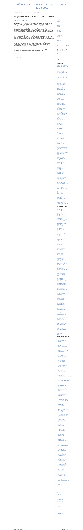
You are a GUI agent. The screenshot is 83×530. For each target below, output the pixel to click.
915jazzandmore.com (61, 292)
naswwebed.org (60, 181)
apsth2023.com (60, 199)
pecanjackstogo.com (61, 390)
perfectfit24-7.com (60, 268)
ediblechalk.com (60, 328)
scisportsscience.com (62, 481)
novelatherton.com (61, 465)
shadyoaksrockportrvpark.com (62, 251)
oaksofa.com (59, 330)
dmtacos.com (60, 349)
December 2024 (59, 35)
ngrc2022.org (59, 169)
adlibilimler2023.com (61, 179)
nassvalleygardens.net (62, 466)
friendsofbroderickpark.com (62, 280)
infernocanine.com (61, 420)
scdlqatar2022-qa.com (61, 214)
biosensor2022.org (60, 225)
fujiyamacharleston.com (61, 284)
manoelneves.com (60, 99)
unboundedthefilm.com (61, 84)
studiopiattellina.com (61, 282)
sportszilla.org (60, 313)
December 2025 (59, 21)
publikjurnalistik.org (61, 474)
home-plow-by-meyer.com (62, 357)
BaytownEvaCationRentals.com (62, 107)
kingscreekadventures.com (62, 117)
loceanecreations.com (62, 450)
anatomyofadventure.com (62, 431)
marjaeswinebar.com (61, 255)
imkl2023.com (59, 197)
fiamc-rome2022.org (61, 288)
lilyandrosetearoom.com (62, 401)
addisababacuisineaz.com (62, 483)
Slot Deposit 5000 (60, 501)
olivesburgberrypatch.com (63, 403)
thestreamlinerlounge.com (63, 463)
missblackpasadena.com (62, 377)
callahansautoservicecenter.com (63, 265)
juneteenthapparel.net (62, 475)
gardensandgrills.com (62, 436)
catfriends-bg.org (60, 85)
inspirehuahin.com (60, 143)
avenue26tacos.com (61, 374)
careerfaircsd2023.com (61, 198)
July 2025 (58, 26)
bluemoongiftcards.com (62, 441)
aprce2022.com (60, 184)
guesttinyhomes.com (62, 356)
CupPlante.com (60, 124)
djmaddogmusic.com (61, 426)
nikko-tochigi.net (61, 439)
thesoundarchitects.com (62, 428)
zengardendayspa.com (62, 391)
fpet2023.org (59, 167)
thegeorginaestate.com (61, 303)
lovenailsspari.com (60, 277)
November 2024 (59, 36)
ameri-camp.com (60, 137)
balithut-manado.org (61, 182)
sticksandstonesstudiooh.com (63, 414)
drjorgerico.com (60, 133)
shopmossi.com (61, 416)
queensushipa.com (60, 134)
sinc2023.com (59, 213)
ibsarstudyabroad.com (61, 236)
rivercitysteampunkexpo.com (63, 443)
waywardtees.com (60, 88)
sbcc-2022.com (60, 187)
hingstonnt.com (60, 93)
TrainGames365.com (61, 105)
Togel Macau (59, 494)
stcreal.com (59, 127)
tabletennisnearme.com (61, 329)
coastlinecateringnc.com (62, 345)
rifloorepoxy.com (61, 408)
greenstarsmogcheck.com (62, 263)
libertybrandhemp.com (62, 455)
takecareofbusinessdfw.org (62, 113)
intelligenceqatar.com (61, 110)
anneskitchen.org (61, 379)
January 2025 (59, 34)
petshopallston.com (61, 372)
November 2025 (59, 22)
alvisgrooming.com (60, 302)
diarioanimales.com (60, 245)
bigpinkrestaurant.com (61, 142)
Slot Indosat (59, 508)
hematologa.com (61, 354)
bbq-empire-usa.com (61, 324)
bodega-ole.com (61, 461)
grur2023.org (59, 191)
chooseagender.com (61, 94)
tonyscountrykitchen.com (61, 298)
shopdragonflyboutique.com (62, 312)
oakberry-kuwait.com (61, 278)
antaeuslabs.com (60, 118)
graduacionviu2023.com (62, 389)
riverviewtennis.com (61, 319)
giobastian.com (61, 405)
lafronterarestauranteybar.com (63, 400)
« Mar (58, 55)
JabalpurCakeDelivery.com (62, 108)
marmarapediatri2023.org (62, 220)
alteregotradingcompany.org (62, 183)
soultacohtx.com (60, 332)
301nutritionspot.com (62, 448)
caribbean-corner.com (62, 440)
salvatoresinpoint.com (61, 156)
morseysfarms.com (60, 318)
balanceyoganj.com (60, 103)
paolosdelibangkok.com (61, 305)
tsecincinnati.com (60, 239)
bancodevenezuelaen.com (62, 90)
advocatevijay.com (60, 178)
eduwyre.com (59, 163)
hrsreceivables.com (60, 138)
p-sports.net (60, 370)
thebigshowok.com (61, 362)
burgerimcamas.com (61, 484)
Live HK (58, 489)
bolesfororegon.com (61, 460)
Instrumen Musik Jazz (18, 12)
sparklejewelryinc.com (62, 392)
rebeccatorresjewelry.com (62, 130)
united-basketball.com (62, 385)
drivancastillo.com (61, 433)
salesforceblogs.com (61, 104)
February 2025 (59, 32)
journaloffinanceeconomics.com (63, 478)
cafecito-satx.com (61, 387)
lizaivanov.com (60, 355)
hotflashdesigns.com (61, 149)
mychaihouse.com (60, 300)
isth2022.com (59, 209)
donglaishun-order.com (61, 287)
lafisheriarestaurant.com (61, 290)
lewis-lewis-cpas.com (61, 172)
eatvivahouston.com (61, 361)
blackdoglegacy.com (61, 360)
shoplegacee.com (60, 122)
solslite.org (60, 424)
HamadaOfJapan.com (61, 114)
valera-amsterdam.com (62, 454)
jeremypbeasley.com (61, 145)
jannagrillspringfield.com (61, 283)
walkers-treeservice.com (62, 415)
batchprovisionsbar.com (61, 314)
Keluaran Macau (60, 515)
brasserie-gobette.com (61, 315)
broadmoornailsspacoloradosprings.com (65, 376)
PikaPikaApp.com (60, 112)
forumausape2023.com (61, 196)
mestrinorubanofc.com (62, 464)
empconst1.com (60, 139)
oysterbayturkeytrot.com (62, 399)
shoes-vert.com (60, 249)
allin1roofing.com (61, 429)
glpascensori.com (61, 406)
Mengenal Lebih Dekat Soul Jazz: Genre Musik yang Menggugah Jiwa (62, 66)
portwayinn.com (61, 425)
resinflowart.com (61, 369)
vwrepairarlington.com (62, 339)
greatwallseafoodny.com (62, 365)
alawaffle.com (60, 382)
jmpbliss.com (59, 132)
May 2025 (58, 29)
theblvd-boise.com (60, 166)
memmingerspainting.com (62, 144)
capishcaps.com (60, 333)
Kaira (20, 529)
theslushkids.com (61, 404)
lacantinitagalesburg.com (61, 260)
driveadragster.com (61, 352)
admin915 (25, 20)
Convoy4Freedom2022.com (62, 189)
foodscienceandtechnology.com (63, 480)
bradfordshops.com (60, 176)
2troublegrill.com (61, 411)
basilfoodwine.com (61, 438)
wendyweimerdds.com (61, 135)
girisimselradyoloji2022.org (62, 223)
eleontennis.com (60, 173)
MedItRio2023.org (60, 201)
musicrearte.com (60, 317)
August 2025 (59, 25)
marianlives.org (60, 87)
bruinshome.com (61, 395)
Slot (57, 492)
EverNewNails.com (60, 153)
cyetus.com (59, 174)
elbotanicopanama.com (61, 250)
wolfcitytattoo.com (61, 398)
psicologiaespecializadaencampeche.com (65, 347)
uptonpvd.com (60, 410)
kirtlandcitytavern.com (62, 446)
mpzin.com (59, 125)
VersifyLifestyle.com (61, 115)
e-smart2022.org (60, 168)
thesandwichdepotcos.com (62, 147)
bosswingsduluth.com (61, 295)
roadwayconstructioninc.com (62, 310)
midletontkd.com (61, 435)
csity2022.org (59, 235)
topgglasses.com (61, 375)
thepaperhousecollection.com (63, 421)
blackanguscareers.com (62, 459)
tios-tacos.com (60, 386)
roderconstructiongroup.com (62, 240)
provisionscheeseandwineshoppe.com (64, 216)
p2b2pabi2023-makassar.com (62, 210)
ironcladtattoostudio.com (62, 394)
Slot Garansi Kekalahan (61, 511)
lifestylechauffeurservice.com (62, 152)
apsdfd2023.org (60, 194)
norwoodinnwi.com (61, 456)
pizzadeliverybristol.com (61, 262)
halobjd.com (59, 109)
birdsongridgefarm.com (62, 451)
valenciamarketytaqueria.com (63, 380)
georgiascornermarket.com (62, 267)
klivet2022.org (59, 228)
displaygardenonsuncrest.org (62, 323)
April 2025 (58, 30)
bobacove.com (59, 307)
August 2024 (59, 40)
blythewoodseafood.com (61, 304)
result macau (59, 506)
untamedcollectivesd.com (62, 418)
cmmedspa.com (61, 434)
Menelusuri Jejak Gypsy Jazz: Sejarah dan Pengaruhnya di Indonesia (62, 77)
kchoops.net (60, 444)
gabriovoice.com (61, 367)
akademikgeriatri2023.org (62, 219)
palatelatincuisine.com (62, 359)
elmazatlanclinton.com (61, 257)
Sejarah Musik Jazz (36, 12)
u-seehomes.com (60, 159)
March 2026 (59, 17)
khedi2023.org (59, 218)
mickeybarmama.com (61, 309)
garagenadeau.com (60, 151)
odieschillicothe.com (61, 259)
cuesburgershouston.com (62, 346)
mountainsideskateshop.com (63, 445)
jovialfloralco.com (60, 157)
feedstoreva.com (60, 325)
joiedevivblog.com (61, 453)
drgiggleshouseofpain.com (62, 148)
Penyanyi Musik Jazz (27, 12)
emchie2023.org (60, 222)
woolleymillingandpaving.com (63, 409)
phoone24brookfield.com (61, 308)
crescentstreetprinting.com (63, 350)
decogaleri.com (60, 246)
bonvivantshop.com (60, 123)
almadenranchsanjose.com (62, 177)
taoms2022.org (60, 230)
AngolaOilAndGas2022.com (62, 188)
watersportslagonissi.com (62, 161)
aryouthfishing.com (61, 384)
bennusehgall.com (60, 238)
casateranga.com (61, 413)
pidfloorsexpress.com (61, 89)
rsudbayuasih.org (61, 473)
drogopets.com (60, 327)
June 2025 (58, 27)
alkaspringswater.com (61, 274)
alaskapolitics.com (60, 97)
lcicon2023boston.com (61, 202)
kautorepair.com (60, 254)
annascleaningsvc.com (62, 396)
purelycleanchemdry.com (61, 119)
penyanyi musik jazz (29, 53)
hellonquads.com (60, 244)
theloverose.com (61, 366)
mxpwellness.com (61, 419)
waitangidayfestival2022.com (62, 203)
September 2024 (60, 39)
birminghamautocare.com (62, 297)
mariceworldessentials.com (62, 289)
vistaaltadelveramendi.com (63, 344)
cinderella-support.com (61, 140)
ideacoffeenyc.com (60, 258)
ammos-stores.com (61, 449)
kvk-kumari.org (61, 479)
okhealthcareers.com (61, 82)
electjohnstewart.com (62, 468)
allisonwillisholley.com (62, 423)
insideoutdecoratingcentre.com (63, 154)
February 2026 (59, 19)
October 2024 (59, 37)
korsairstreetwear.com (62, 371)
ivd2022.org (59, 234)
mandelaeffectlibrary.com (61, 100)
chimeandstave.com (61, 364)
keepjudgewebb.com (61, 430)
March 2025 (59, 31)
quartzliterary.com (60, 279)
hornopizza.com (61, 351)
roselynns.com (60, 102)
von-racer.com (59, 270)
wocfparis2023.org (60, 211)
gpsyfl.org (59, 334)
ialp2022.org (59, 227)
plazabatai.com (60, 241)
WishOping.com (60, 120)
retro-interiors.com (60, 164)
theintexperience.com (61, 83)
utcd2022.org (59, 224)
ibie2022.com (59, 186)
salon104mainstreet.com (61, 273)
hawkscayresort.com (61, 243)
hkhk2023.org (59, 192)
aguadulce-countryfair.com (62, 293)
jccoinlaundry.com (60, 253)
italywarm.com (60, 476)
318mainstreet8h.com (61, 275)
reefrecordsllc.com (61, 381)
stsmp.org (59, 98)
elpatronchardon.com (61, 285)
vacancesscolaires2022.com (62, 204)
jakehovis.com (59, 294)
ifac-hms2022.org (60, 229)
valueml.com (59, 129)
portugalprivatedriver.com (62, 269)
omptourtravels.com (61, 469)
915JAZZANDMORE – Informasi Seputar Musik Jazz (41, 6)
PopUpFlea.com (60, 128)
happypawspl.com (60, 264)
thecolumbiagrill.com (61, 215)
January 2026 (59, 20)
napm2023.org (60, 193)
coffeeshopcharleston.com (62, 272)
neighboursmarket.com (62, 458)
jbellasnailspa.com (60, 299)
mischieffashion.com (61, 162)
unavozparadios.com (61, 248)
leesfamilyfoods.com (61, 171)
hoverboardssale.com (61, 95)
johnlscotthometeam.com (61, 158)
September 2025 (60, 24)
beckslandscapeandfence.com (63, 342)
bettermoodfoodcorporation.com (63, 92)
